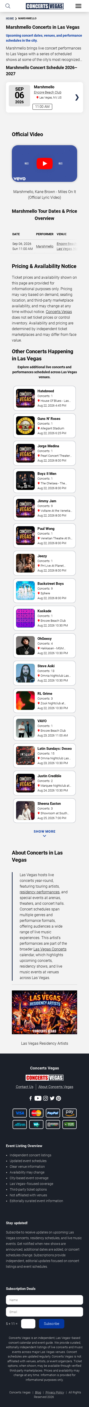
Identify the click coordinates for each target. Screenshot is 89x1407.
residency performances (40, 892)
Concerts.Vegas (59, 311)
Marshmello (44, 246)
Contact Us (24, 1087)
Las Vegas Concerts (49, 949)
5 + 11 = (12, 1324)
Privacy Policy (55, 1392)
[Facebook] (30, 1099)
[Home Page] (44, 6)
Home (10, 18)
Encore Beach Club (47, 92)
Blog (38, 1392)
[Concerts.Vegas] (44, 1078)
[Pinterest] (58, 1099)
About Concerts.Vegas (55, 1087)
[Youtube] (38, 1099)
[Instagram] (45, 1099)
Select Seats (77, 89)
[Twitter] (52, 1099)
